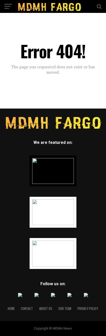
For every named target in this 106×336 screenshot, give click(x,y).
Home (11, 308)
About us (45, 308)
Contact (27, 308)
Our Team (64, 308)
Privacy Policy (87, 308)
